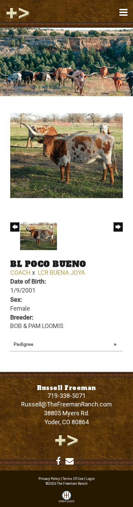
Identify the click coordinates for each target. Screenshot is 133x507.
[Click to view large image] (66, 155)
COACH (20, 272)
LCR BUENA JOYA (61, 272)
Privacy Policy (49, 479)
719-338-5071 (66, 395)
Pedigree (23, 344)
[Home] (66, 439)
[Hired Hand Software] (66, 497)
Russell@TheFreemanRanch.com (66, 404)
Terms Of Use (73, 479)
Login (90, 479)
